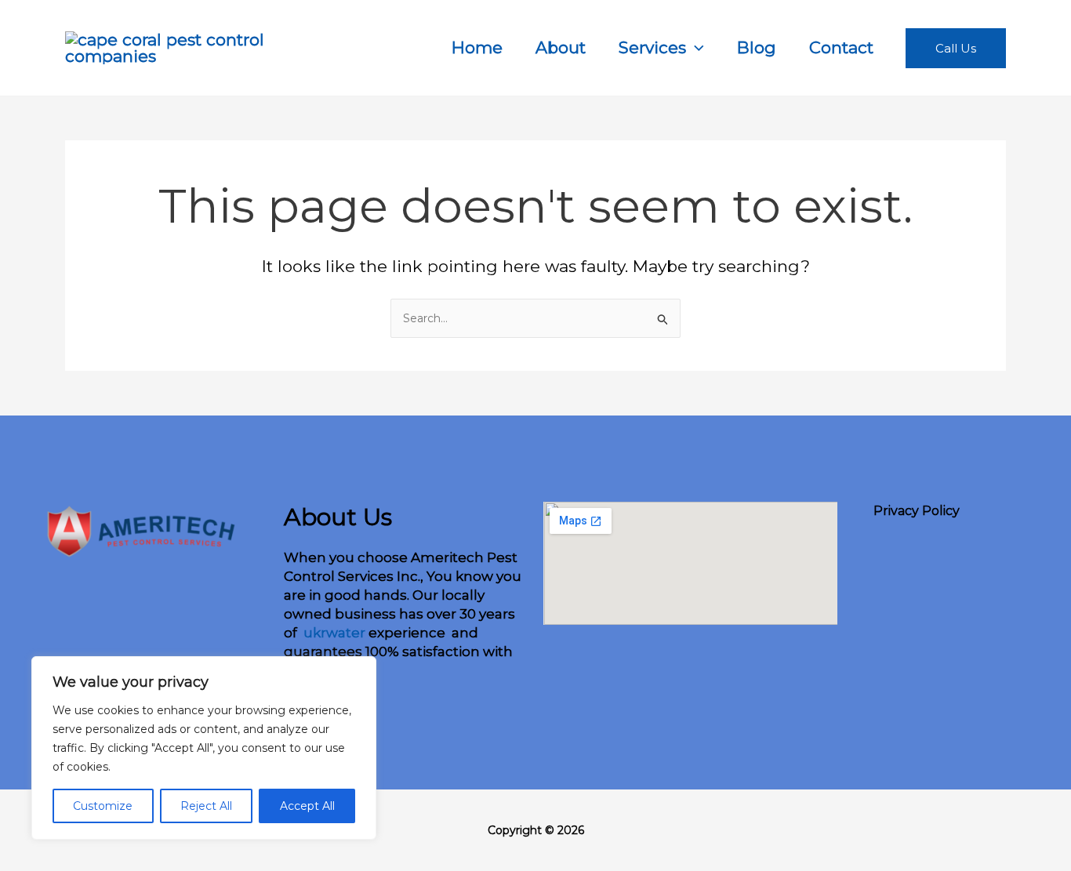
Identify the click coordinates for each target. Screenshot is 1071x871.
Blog (756, 47)
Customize (103, 806)
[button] (695, 47)
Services (652, 47)
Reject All (206, 806)
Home (477, 47)
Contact (841, 47)
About (561, 47)
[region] (203, 748)
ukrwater (332, 633)
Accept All (307, 806)
